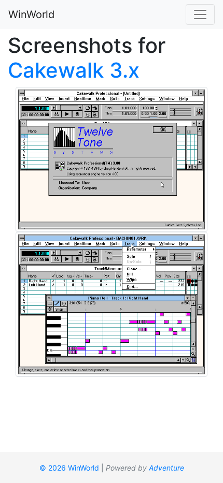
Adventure (166, 467)
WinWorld (31, 14)
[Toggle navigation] (200, 14)
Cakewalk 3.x (74, 70)
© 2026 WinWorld (69, 467)
